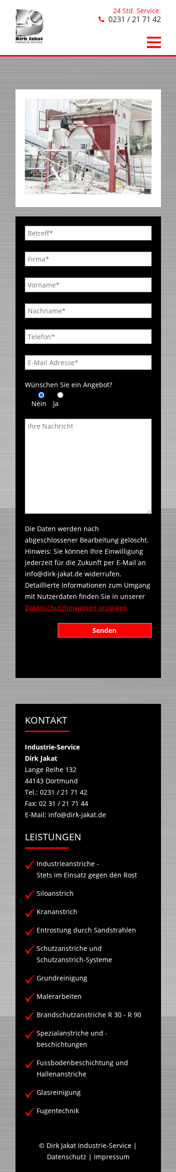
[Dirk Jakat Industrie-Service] (29, 40)
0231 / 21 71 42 (134, 19)
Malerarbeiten (59, 996)
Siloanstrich (55, 893)
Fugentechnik (58, 1110)
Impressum (112, 1156)
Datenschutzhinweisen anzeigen (76, 607)
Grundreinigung (62, 977)
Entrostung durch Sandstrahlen (86, 929)
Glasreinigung (59, 1092)
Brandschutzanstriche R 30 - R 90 (89, 1014)
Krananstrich (57, 911)
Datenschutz (66, 1156)
